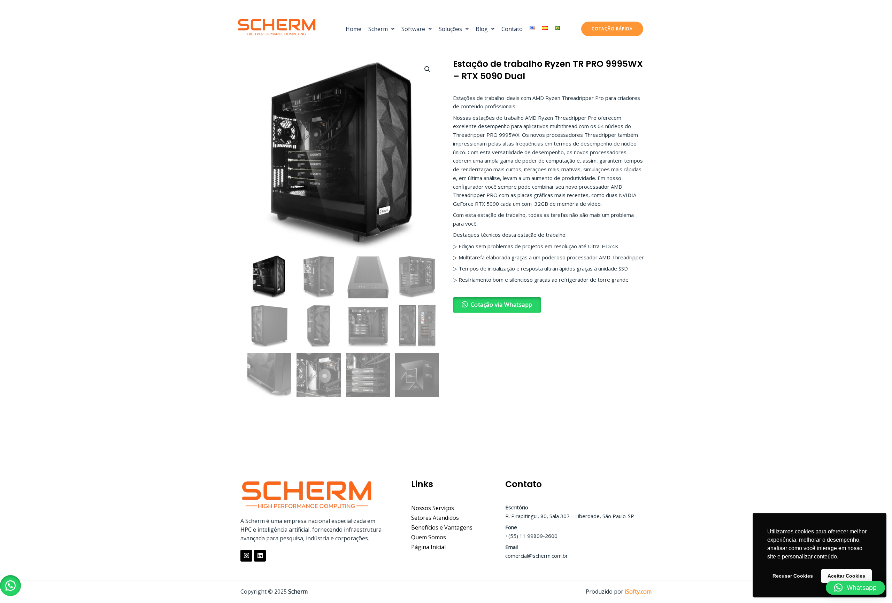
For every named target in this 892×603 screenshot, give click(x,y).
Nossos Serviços (432, 508)
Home (353, 29)
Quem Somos (428, 537)
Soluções (450, 29)
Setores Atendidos (435, 518)
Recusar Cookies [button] (792, 576)
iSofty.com (638, 591)
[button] (381, 29)
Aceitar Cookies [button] (846, 576)
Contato (512, 29)
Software (413, 29)
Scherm (378, 29)
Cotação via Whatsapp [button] (501, 304)
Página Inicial (428, 547)
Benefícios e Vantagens (441, 527)
